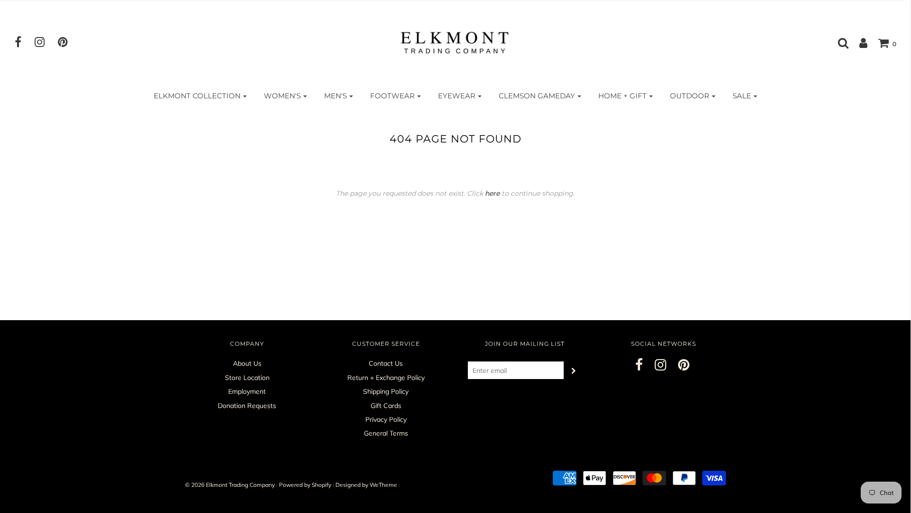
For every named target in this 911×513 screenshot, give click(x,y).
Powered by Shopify (305, 484)
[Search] (838, 42)
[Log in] (858, 42)
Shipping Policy (386, 391)
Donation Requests (247, 405)
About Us (247, 363)
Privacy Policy (386, 419)
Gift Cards (386, 405)
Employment (247, 391)
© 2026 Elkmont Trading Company (230, 484)
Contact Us (386, 363)
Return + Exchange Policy (386, 377)
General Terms (386, 433)
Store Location (247, 377)
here (492, 193)
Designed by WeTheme (366, 484)
